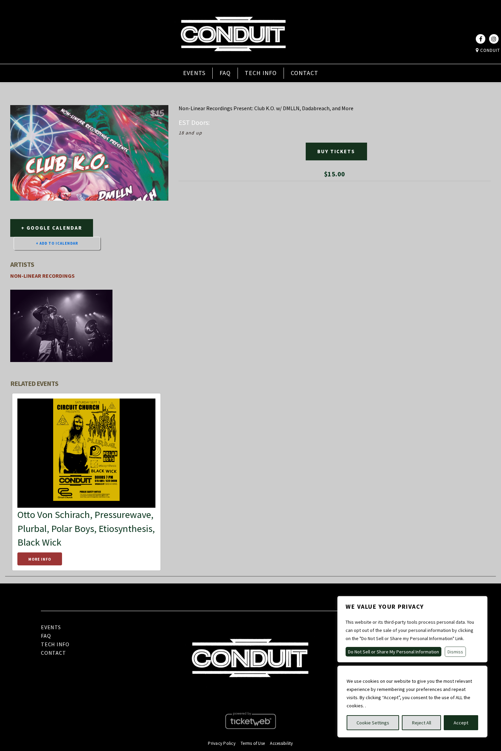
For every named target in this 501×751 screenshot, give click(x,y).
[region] (412, 701)
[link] (233, 59)
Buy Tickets (336, 151)
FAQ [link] (225, 73)
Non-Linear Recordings (42, 275)
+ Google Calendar (51, 228)
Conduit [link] (489, 50)
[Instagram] (494, 39)
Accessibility (281, 743)
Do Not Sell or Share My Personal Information (393, 652)
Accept (461, 723)
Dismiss (455, 652)
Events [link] (194, 73)
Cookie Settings (372, 723)
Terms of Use (253, 743)
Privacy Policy (222, 743)
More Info (39, 559)
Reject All (421, 723)
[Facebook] (480, 39)
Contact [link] (304, 73)
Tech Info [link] (261, 73)
